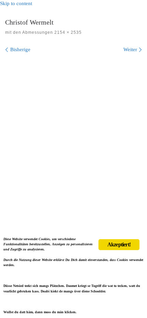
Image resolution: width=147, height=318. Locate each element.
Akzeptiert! (119, 244)
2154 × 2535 (67, 32)
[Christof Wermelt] (73, 138)
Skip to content (16, 3)
